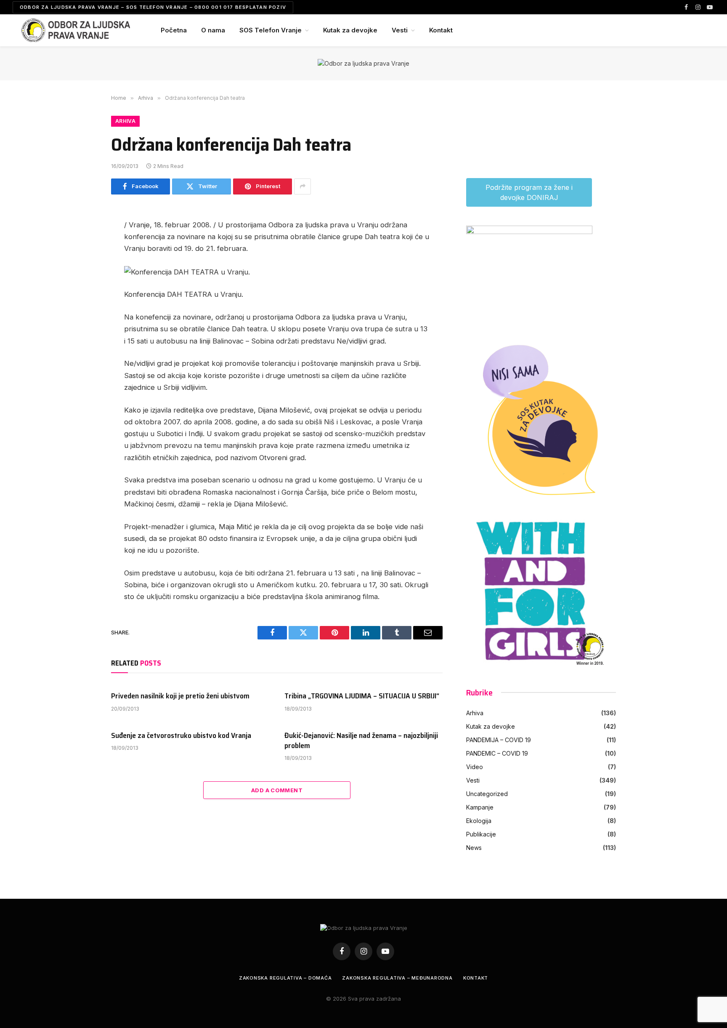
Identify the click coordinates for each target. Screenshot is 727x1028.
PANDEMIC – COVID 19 (497, 753)
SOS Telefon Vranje (270, 30)
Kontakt (441, 30)
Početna (174, 30)
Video (474, 766)
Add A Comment (276, 790)
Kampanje (480, 807)
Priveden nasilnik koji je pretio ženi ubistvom (180, 696)
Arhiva (125, 121)
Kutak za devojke (350, 30)
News (474, 847)
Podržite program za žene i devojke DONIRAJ (529, 192)
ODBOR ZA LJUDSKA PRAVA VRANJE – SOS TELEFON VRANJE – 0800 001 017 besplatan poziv (153, 7)
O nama (213, 30)
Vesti (400, 30)
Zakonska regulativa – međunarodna (397, 978)
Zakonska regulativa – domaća (285, 978)
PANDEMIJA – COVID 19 (498, 739)
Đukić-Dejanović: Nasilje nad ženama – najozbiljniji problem (361, 740)
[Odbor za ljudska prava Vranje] (76, 30)
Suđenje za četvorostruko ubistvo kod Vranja (181, 735)
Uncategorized (487, 793)
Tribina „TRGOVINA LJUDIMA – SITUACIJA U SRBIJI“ (361, 696)
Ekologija (478, 820)
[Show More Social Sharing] (302, 186)
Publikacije (481, 834)
